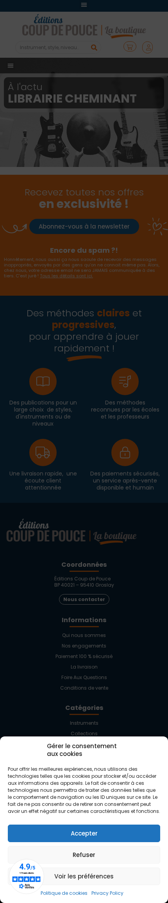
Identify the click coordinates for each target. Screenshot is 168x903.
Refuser (84, 855)
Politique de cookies (64, 893)
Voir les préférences (84, 876)
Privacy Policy (107, 893)
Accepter (84, 833)
